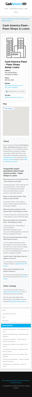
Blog (26, 8)
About (16, 12)
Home (6, 8)
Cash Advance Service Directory (19, 380)
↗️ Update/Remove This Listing (15, 91)
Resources (5, 320)
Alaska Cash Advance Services (14, 97)
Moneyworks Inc (21, 301)
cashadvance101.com (9, 157)
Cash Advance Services (16, 8)
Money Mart (12, 301)
